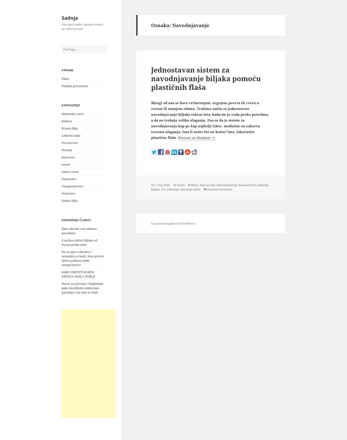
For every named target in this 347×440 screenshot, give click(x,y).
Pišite (65, 79)
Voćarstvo (68, 193)
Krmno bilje (70, 128)
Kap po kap (207, 185)
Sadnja (70, 17)
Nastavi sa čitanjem (197, 137)
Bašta (194, 185)
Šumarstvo (69, 179)
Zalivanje (173, 189)
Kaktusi (67, 121)
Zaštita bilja (70, 201)
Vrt (163, 189)
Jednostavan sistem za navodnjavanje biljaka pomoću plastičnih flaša (206, 78)
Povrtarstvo (70, 143)
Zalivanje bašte (190, 189)
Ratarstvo (68, 157)
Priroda (67, 150)
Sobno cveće (70, 172)
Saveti (66, 165)
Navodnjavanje (227, 185)
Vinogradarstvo (72, 186)
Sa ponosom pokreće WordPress (173, 224)
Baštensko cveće (73, 114)
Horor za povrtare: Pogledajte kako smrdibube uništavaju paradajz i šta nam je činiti (82, 288)
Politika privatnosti (75, 86)
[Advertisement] (89, 363)
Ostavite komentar (219, 189)
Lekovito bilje (71, 136)
